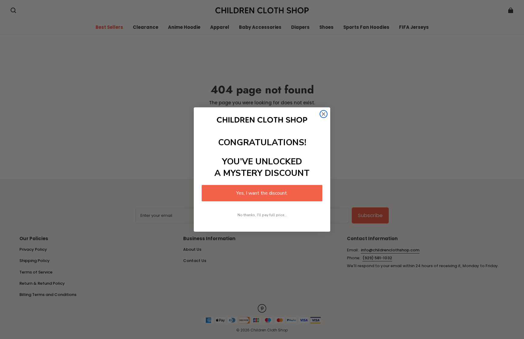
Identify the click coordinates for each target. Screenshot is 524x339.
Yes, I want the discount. (262, 193)
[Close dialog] (323, 114)
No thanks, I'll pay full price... (262, 215)
